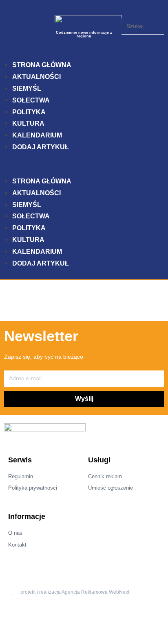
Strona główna (41, 64)
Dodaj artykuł (40, 147)
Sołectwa (31, 100)
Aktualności (36, 76)
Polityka (29, 112)
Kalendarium (37, 135)
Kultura (28, 123)
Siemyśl (26, 88)
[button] (143, 13)
